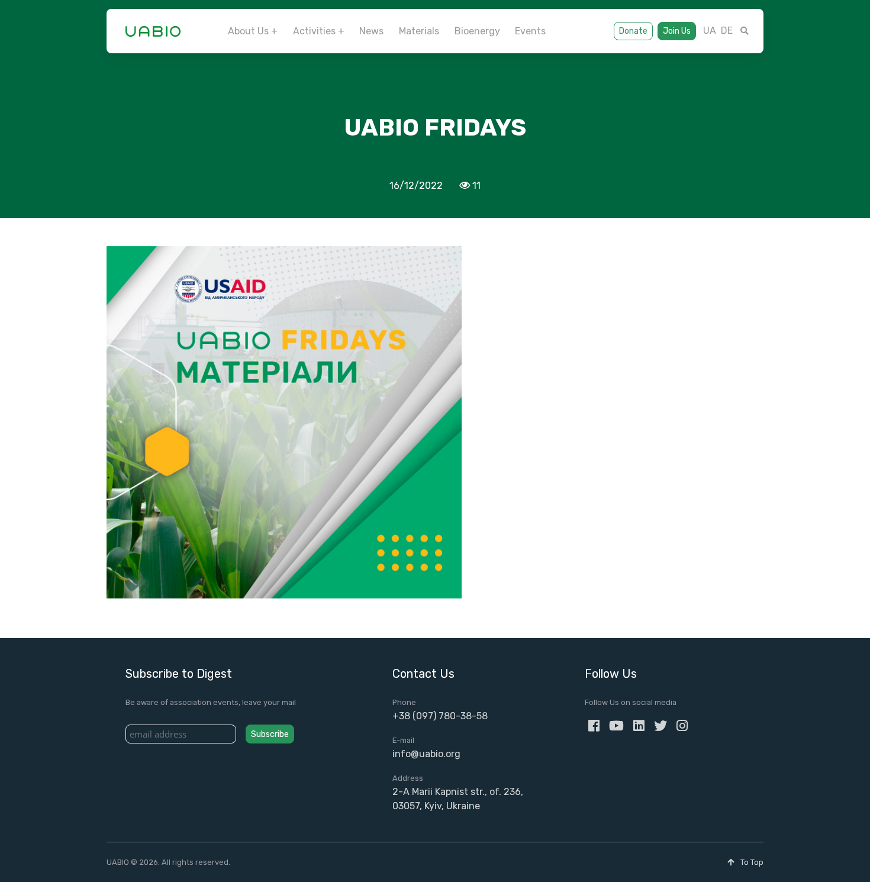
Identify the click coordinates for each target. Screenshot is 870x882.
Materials (419, 31)
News (371, 31)
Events (530, 31)
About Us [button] (248, 31)
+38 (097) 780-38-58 (440, 716)
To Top (751, 862)
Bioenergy (477, 31)
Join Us (677, 31)
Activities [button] (314, 31)
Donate (633, 31)
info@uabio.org (426, 753)
